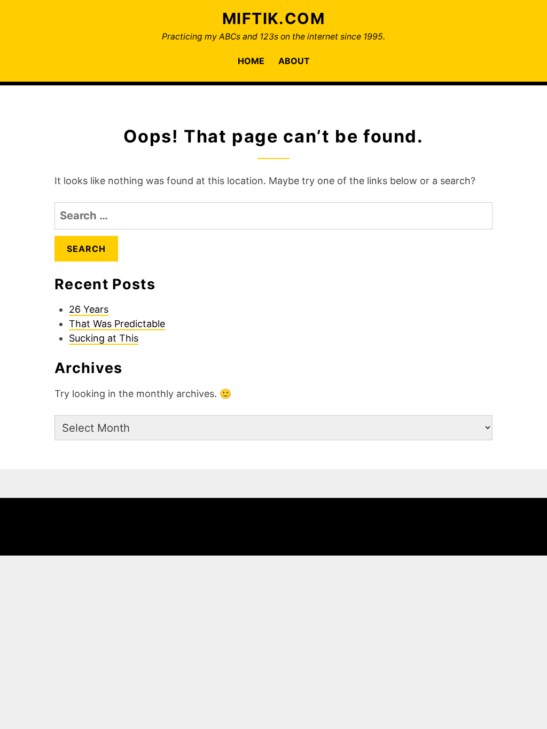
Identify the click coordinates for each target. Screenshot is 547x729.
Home (251, 61)
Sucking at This (103, 338)
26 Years (88, 309)
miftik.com (273, 18)
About (294, 61)
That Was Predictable (117, 323)
